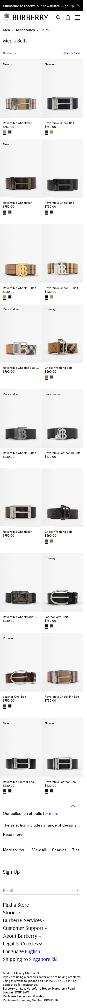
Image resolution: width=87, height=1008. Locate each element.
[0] (68, 17)
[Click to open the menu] (77, 17)
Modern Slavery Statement (21, 973)
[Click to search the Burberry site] (58, 17)
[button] (67, 6)
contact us (10, 985)
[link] (6, 29)
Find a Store (16, 905)
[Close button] (78, 5)
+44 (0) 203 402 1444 (58, 981)
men (53, 791)
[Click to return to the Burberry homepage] (30, 17)
